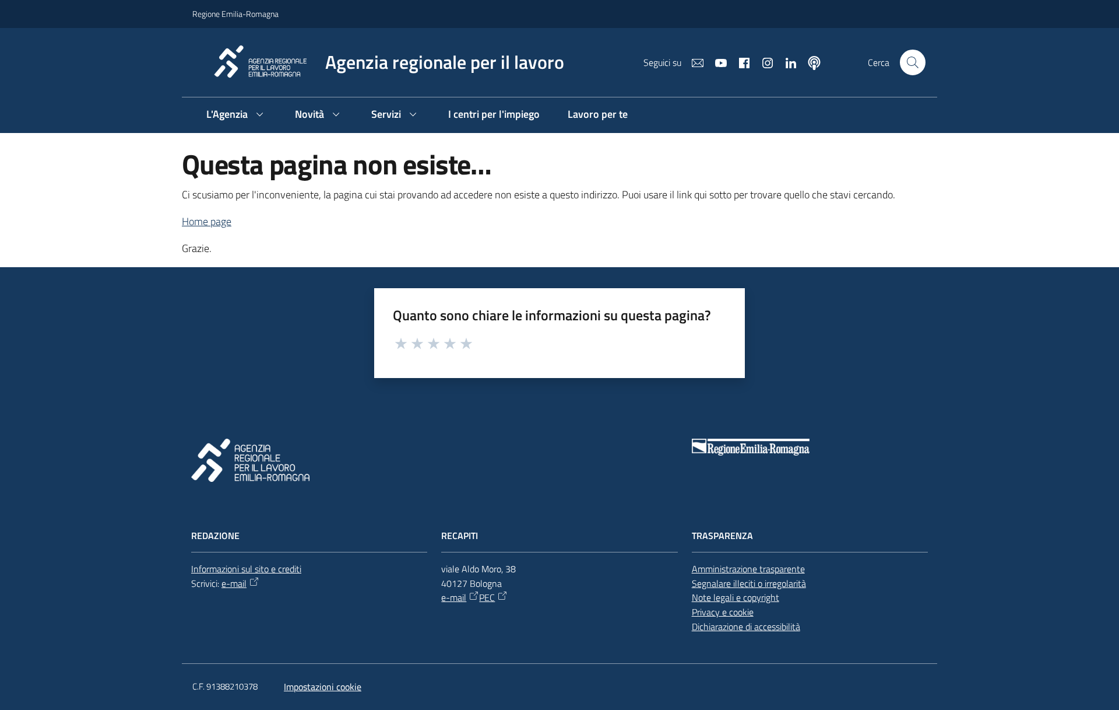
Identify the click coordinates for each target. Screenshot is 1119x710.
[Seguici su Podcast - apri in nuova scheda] (809, 62)
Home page (206, 221)
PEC (487, 597)
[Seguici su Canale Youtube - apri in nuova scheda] (716, 62)
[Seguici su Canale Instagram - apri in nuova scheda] (763, 62)
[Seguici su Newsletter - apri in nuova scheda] (693, 62)
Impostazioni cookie (322, 687)
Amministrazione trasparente (748, 569)
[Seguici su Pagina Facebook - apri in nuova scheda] (739, 62)
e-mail (234, 583)
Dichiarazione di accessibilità (746, 627)
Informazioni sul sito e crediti (246, 569)
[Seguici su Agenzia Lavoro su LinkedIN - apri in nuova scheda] (786, 62)
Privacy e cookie (723, 612)
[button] (913, 62)
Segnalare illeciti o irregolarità (749, 583)
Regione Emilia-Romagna (235, 14)
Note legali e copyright (735, 597)
